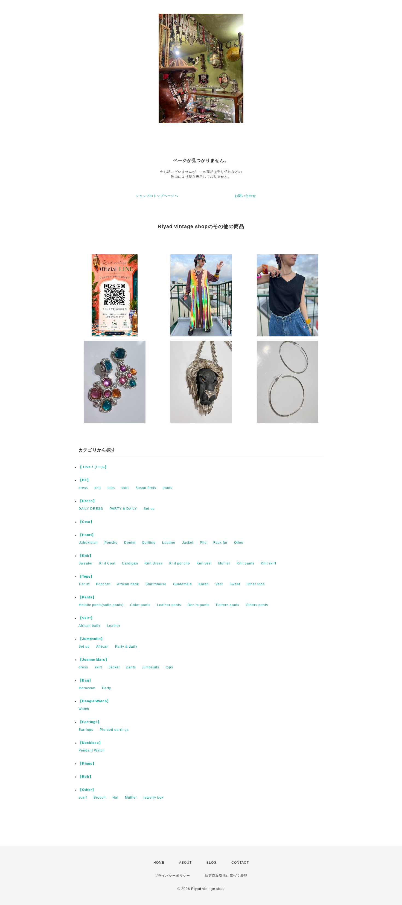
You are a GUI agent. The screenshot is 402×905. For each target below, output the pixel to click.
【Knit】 (85, 556)
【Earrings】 (89, 722)
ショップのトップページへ (156, 196)
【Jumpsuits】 (91, 639)
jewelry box (154, 797)
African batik (128, 584)
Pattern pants (227, 605)
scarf (82, 797)
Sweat (234, 584)
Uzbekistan (88, 543)
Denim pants (198, 605)
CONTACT (240, 863)
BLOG (211, 863)
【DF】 (84, 480)
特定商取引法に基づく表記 (226, 876)
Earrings (85, 730)
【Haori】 (86, 535)
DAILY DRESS (90, 509)
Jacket (187, 543)
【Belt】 (85, 777)
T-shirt (83, 584)
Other (239, 543)
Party (106, 688)
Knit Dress (154, 563)
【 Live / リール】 (93, 467)
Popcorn (103, 584)
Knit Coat (107, 563)
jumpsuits (150, 667)
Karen (204, 584)
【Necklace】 (90, 743)
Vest (219, 584)
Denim (129, 543)
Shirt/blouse (156, 584)
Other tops (256, 584)
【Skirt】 (86, 618)
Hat (115, 797)
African (102, 646)
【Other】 (87, 790)
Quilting (149, 543)
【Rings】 (87, 764)
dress (83, 488)
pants (167, 488)
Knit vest (204, 563)
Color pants (140, 605)
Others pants (257, 605)
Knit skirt (268, 563)
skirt (125, 488)
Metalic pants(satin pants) (101, 605)
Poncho (111, 543)
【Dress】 (87, 501)
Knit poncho (179, 563)
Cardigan (130, 563)
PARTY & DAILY (123, 509)
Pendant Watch (91, 750)
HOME (158, 863)
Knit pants (245, 563)
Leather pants (169, 605)
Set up (149, 509)
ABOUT (185, 863)
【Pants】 (87, 597)
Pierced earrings (114, 730)
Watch (83, 709)
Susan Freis (145, 488)
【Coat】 (86, 522)
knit (98, 488)
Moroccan (86, 688)
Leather (169, 543)
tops (111, 488)
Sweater (85, 563)
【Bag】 (85, 680)
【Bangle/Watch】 (94, 701)
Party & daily (126, 646)
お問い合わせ (245, 196)
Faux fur (220, 543)
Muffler (224, 563)
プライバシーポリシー (172, 876)
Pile (203, 543)
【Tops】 (86, 576)
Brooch (100, 797)
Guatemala (182, 584)
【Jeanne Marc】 (93, 660)
